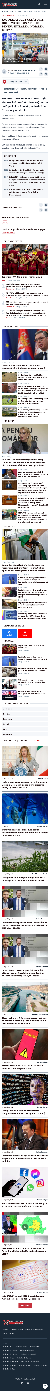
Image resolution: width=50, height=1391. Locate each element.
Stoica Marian (42, 826)
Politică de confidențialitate (34, 1330)
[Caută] (39, 4)
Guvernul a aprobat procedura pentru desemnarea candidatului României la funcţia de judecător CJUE (25, 833)
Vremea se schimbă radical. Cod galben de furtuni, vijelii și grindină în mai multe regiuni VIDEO (24, 1251)
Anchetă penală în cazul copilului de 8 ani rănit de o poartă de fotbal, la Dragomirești (26, 192)
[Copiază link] (41, 69)
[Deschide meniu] (45, 4)
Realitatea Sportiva (21, 1347)
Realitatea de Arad (25, 1365)
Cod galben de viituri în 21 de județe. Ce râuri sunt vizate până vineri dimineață (26, 171)
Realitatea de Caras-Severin (30, 1361)
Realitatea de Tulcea (40, 1365)
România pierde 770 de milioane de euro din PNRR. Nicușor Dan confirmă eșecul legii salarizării (32, 616)
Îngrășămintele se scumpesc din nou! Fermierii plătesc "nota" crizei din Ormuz (32, 604)
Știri (11, 11)
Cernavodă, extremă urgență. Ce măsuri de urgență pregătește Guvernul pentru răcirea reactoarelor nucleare (33, 413)
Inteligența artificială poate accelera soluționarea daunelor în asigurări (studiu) (23, 1112)
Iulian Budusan (42, 919)
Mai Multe (25, 1305)
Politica (9, 318)
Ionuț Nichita (43, 778)
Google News (8, 232)
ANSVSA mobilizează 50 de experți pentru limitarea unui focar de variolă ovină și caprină (27, 294)
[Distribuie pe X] (46, 74)
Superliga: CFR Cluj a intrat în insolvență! (22, 277)
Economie (10, 289)
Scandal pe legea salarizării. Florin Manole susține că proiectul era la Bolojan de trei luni (33, 474)
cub (5, 222)
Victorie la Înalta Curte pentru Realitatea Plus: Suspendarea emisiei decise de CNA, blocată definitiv (25, 1158)
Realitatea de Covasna (10, 1350)
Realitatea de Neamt (9, 1365)
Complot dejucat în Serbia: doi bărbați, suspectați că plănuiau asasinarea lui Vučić (26, 163)
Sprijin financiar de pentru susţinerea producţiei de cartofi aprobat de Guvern (24, 285)
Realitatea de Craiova (24, 1358)
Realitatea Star (35, 1347)
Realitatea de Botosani (28, 1354)
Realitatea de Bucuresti (10, 1354)
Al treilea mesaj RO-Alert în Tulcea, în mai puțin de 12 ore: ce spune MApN (22, 1067)
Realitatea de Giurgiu (9, 1369)
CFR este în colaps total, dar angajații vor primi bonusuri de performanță (27, 303)
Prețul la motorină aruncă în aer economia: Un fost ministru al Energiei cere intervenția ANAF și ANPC (32, 593)
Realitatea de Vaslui (25, 70)
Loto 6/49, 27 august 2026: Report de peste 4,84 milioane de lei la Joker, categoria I (23, 1297)
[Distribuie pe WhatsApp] (41, 74)
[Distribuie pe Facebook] (46, 69)
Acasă (6, 11)
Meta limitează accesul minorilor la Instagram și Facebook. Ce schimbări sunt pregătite (25, 1205)
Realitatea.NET (7, 1347)
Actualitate (18, 11)
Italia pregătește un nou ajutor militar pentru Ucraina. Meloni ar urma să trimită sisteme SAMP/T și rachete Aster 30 (24, 785)
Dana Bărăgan (42, 1062)
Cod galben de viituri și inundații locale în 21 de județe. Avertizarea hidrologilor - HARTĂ (23, 879)
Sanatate (9, 298)
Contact (5, 1330)
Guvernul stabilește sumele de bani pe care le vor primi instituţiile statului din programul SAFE (33, 581)
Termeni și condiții (17, 1330)
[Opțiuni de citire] (45, 1386)
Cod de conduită (8, 1333)
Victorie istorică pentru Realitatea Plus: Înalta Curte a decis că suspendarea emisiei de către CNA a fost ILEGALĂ (24, 925)
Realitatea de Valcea (27, 1350)
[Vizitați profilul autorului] (4, 71)
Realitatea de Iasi (8, 1358)
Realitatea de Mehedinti (10, 1361)
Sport (4, 280)
